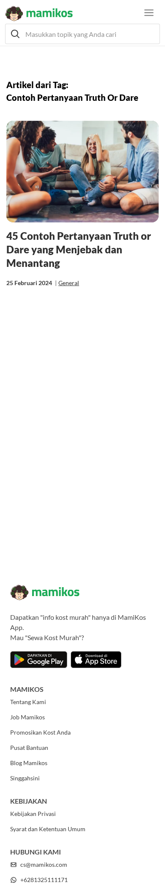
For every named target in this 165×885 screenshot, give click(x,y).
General (68, 282)
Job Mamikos (27, 717)
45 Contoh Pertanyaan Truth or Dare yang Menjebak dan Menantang (78, 249)
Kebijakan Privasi (33, 813)
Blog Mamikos (28, 762)
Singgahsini (25, 778)
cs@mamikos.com (43, 864)
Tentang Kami (28, 701)
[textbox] (82, 34)
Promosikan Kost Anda (40, 732)
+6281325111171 (44, 879)
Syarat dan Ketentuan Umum (47, 828)
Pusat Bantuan (29, 747)
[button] (82, 34)
